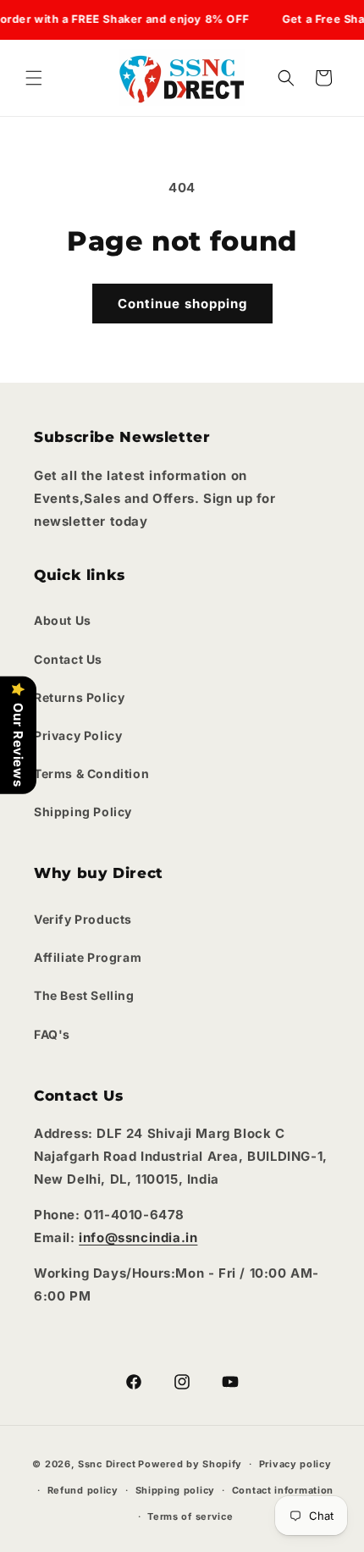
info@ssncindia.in (138, 1237)
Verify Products (83, 919)
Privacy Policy (78, 735)
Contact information (283, 1490)
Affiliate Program (87, 957)
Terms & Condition (91, 773)
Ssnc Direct (107, 1464)
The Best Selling (84, 995)
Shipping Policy (83, 811)
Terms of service (190, 1516)
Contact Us (68, 659)
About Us (62, 620)
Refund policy (83, 1490)
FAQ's (52, 1034)
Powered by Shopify (190, 1464)
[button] (33, 78)
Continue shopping (182, 303)
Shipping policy (175, 1490)
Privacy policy (295, 1464)
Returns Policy (79, 697)
